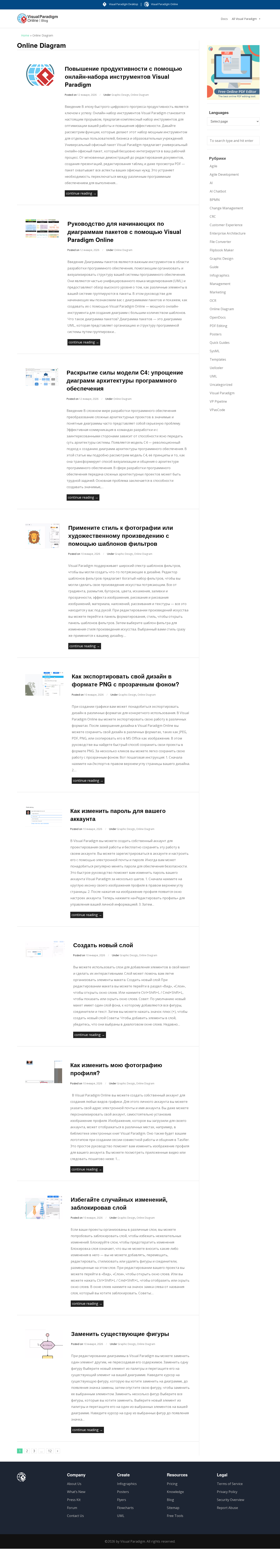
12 (50, 1451)
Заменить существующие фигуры (120, 1333)
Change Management (226, 208)
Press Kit (74, 1499)
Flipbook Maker (222, 250)
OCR (213, 300)
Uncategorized (221, 384)
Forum (72, 1507)
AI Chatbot (218, 191)
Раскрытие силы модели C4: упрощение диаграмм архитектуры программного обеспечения (125, 380)
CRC (213, 216)
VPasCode (217, 410)
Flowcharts (125, 1507)
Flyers (121, 1499)
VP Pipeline (218, 401)
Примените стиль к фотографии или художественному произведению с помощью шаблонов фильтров (120, 535)
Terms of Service (230, 1483)
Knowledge (175, 1491)
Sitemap (173, 1507)
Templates (218, 359)
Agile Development (224, 174)
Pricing (172, 1483)
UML (213, 376)
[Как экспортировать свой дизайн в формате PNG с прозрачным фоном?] (44, 694)
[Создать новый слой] (45, 956)
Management (220, 283)
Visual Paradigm (222, 393)
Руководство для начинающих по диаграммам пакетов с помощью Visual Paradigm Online (124, 231)
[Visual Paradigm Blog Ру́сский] (37, 20)
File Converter (220, 241)
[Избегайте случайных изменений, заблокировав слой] (44, 1218)
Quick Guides (220, 342)
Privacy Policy (227, 1491)
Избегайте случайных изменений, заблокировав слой (119, 1203)
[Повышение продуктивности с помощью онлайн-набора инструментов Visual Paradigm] (41, 84)
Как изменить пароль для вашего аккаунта (118, 814)
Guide (214, 267)
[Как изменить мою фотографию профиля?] (43, 1082)
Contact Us (75, 1515)
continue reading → (81, 193)
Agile (213, 166)
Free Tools (175, 1515)
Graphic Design (120, 95)
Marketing (218, 292)
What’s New (76, 1491)
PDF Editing (218, 326)
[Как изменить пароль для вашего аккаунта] (43, 827)
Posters (216, 334)
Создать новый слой (103, 945)
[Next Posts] (57, 1450)
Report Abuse (227, 1507)
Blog (170, 1499)
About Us (74, 1483)
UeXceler (216, 368)
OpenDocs (218, 317)
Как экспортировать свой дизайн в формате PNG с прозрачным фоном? (125, 680)
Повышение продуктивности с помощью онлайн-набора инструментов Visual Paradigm (123, 76)
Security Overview (230, 1499)
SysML (215, 351)
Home (25, 35)
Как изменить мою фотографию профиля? (116, 1069)
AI (211, 183)
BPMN (215, 199)
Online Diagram (140, 95)
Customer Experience (226, 225)
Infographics (219, 275)
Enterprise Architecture (228, 233)
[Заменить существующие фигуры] (44, 1357)
